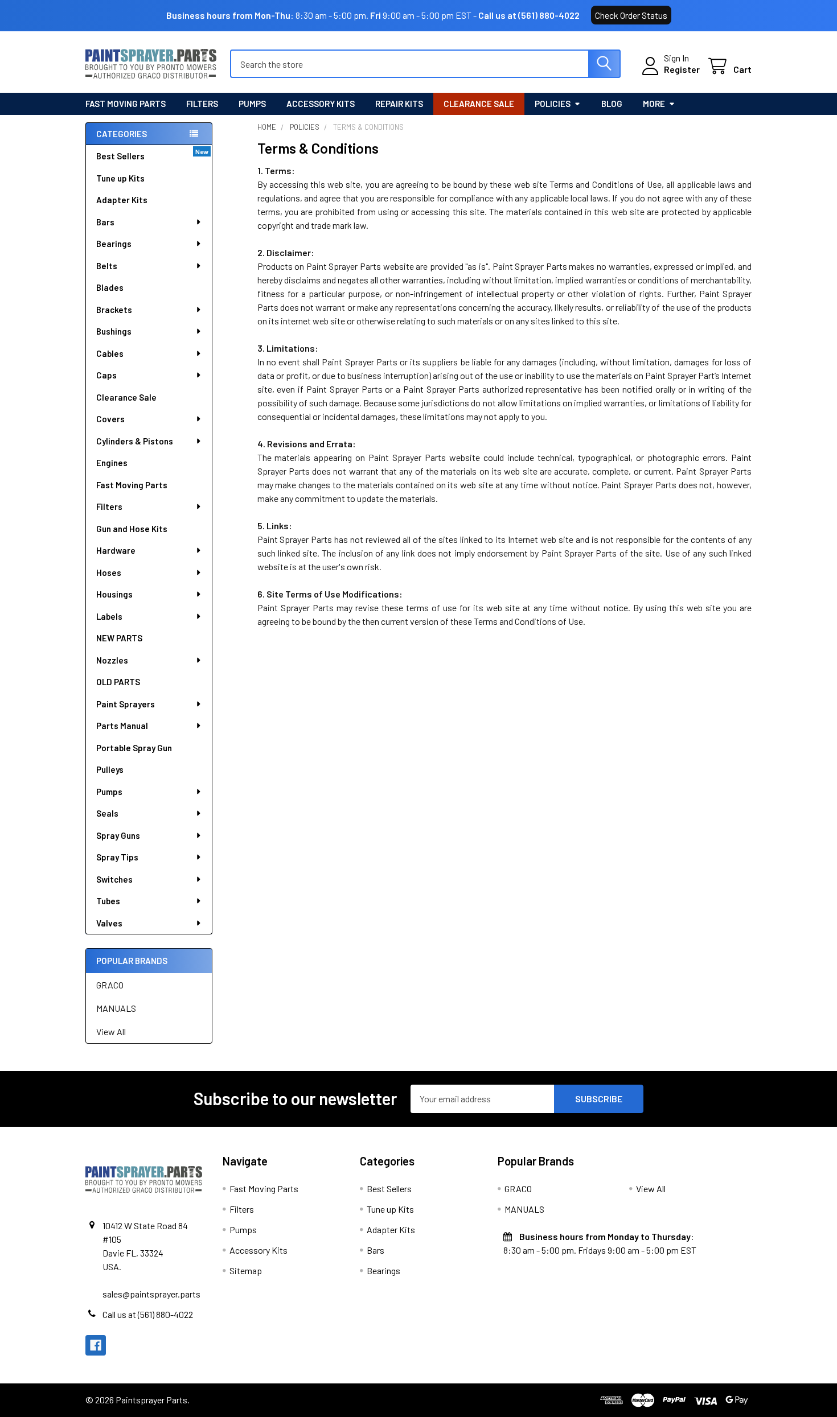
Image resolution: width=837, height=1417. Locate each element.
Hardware (116, 550)
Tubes (108, 901)
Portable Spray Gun (134, 748)
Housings (114, 594)
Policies (553, 103)
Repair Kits (399, 103)
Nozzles (112, 660)
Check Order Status (631, 15)
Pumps (252, 103)
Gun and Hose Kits (131, 529)
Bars (105, 222)
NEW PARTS (119, 638)
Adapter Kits (121, 200)
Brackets (114, 309)
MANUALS (116, 1008)
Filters (202, 103)
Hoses (108, 572)
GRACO (110, 984)
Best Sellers (120, 156)
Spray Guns (118, 835)
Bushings (114, 331)
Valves (109, 923)
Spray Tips (117, 857)
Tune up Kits (120, 178)
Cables (110, 353)
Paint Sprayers (125, 704)
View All (111, 1031)
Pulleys (110, 769)
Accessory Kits (320, 103)
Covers (110, 419)
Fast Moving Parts (125, 103)
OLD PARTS (118, 682)
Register (682, 69)
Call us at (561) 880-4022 (529, 15)
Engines (112, 463)
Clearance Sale (479, 103)
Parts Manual (122, 725)
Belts (106, 266)
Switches (114, 879)
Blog (611, 103)
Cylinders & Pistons (134, 441)
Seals (107, 813)
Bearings (114, 243)
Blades (110, 287)
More (654, 103)
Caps (106, 375)
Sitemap (245, 1270)
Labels (109, 616)
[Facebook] (95, 1345)
